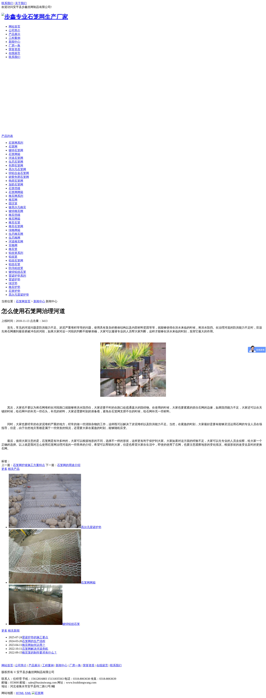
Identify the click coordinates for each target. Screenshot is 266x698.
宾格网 (13, 245)
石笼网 (13, 146)
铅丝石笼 (14, 264)
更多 (4, 468)
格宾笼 (13, 249)
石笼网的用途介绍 (68, 465)
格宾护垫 (14, 287)
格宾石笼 (14, 222)
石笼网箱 (14, 154)
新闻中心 (14, 41)
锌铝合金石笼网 (19, 173)
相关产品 (14, 468)
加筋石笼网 (16, 184)
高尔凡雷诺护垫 (19, 294)
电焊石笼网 (16, 180)
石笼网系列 (16, 142)
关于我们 (21, 3)
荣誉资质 (14, 49)
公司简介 (14, 30)
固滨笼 (13, 203)
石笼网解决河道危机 (35, 648)
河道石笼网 (16, 157)
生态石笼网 (16, 161)
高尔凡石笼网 (17, 169)
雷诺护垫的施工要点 (35, 637)
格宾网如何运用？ (33, 644)
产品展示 (14, 34)
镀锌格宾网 (16, 211)
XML (28, 693)
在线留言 (14, 53)
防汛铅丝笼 (16, 268)
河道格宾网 (16, 241)
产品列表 (7, 136)
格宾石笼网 (16, 226)
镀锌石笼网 (16, 150)
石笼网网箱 (16, 192)
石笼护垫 (14, 290)
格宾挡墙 (14, 214)
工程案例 (14, 37)
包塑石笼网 (16, 165)
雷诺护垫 (14, 279)
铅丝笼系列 (16, 252)
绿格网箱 (14, 230)
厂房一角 (14, 45)
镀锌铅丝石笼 (17, 271)
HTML (20, 693)
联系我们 (7, 3)
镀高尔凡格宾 (17, 207)
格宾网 (13, 199)
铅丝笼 (13, 256)
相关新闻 (14, 630)
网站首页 (14, 26)
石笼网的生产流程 (33, 641)
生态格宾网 (16, 233)
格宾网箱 (14, 218)
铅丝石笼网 (16, 260)
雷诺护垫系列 (17, 275)
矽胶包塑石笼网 (19, 176)
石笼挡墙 (14, 188)
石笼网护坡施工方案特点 (29, 465)
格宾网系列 (16, 195)
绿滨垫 (13, 283)
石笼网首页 (23, 301)
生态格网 (14, 237)
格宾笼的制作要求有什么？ (39, 652)
